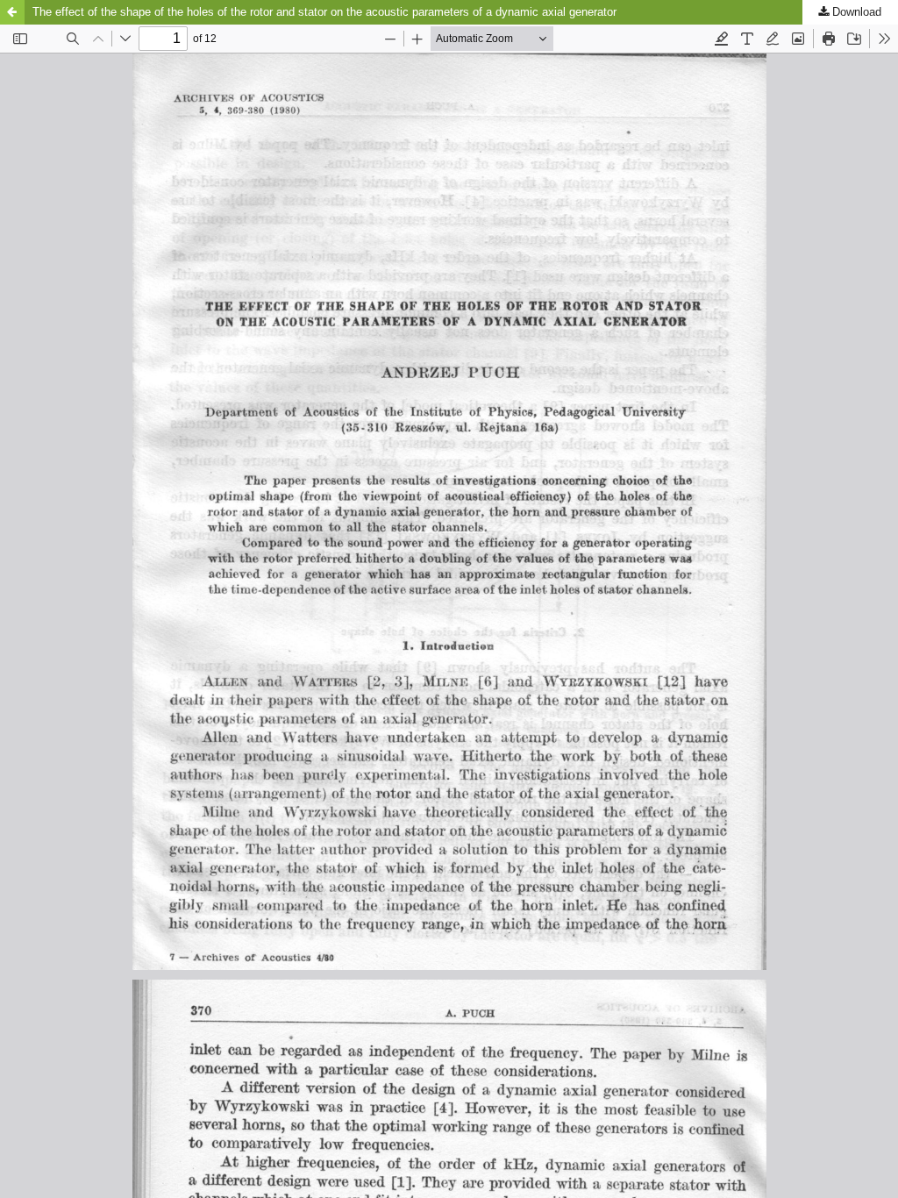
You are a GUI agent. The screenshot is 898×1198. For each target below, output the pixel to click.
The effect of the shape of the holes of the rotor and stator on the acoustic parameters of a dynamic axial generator (324, 11)
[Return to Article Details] (12, 12)
